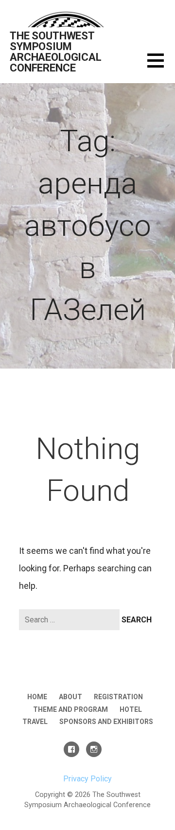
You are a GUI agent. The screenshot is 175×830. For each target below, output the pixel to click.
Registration (118, 697)
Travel (35, 721)
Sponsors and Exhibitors (106, 721)
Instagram (94, 749)
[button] (161, 66)
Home (37, 697)
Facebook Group (71, 749)
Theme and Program (70, 709)
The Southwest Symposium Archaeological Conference (56, 52)
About (70, 697)
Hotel (131, 709)
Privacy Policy (87, 778)
